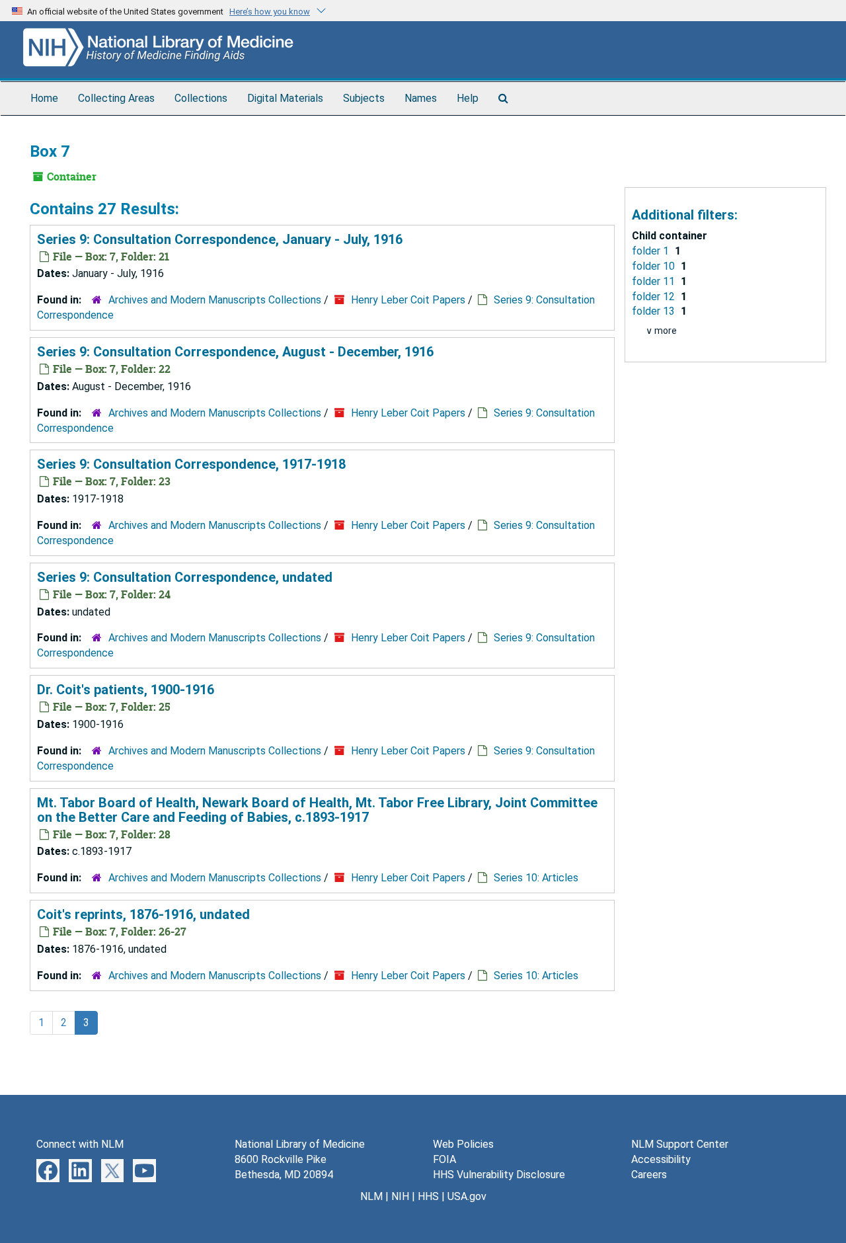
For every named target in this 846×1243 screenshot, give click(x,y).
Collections (200, 98)
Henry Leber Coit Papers (408, 300)
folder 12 (654, 296)
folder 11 (654, 281)
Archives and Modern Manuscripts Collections (214, 300)
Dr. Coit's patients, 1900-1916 (125, 690)
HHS (428, 1196)
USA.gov (466, 1196)
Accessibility (661, 1159)
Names (420, 98)
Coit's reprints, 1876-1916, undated (143, 914)
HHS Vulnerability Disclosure (499, 1174)
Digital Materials (285, 98)
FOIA (444, 1159)
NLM (371, 1196)
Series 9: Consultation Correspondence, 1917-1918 (191, 464)
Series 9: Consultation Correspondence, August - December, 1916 (235, 352)
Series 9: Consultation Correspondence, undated (184, 577)
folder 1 (652, 251)
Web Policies (463, 1144)
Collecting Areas (116, 98)
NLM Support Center (679, 1144)
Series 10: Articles (536, 877)
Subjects (364, 98)
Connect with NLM (80, 1144)
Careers (649, 1174)
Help (468, 98)
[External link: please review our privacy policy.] (47, 1170)
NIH (400, 1196)
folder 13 (654, 311)
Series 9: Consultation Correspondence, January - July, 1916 (220, 239)
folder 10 (654, 266)
